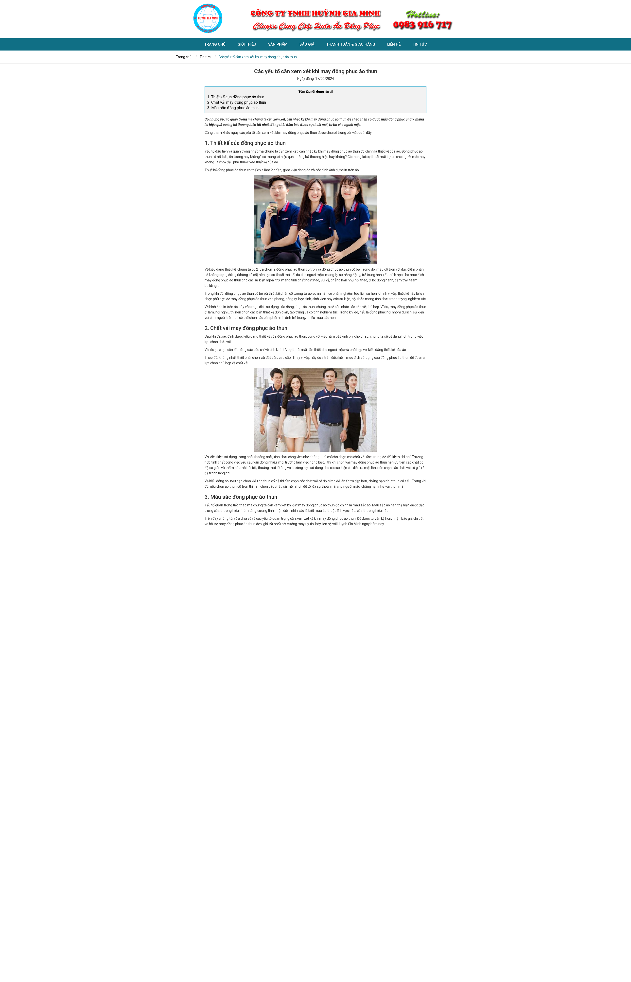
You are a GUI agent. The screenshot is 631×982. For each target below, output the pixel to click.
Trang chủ (215, 44)
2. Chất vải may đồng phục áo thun (236, 102)
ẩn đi (328, 91)
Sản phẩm (277, 44)
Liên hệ (394, 44)
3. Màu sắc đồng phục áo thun (233, 107)
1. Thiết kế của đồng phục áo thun (235, 97)
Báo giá (306, 44)
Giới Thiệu (247, 44)
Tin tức (420, 44)
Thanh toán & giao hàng (350, 44)
